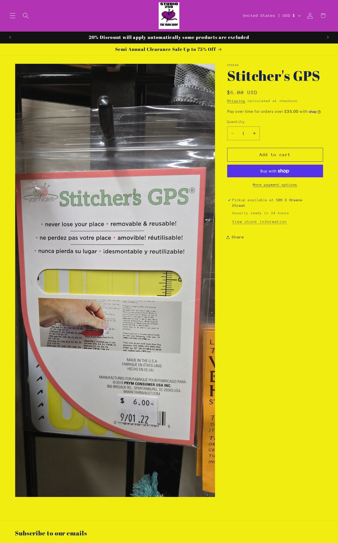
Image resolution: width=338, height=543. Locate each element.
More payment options (275, 185)
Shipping (236, 101)
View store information (259, 221)
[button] (12, 15)
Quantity (236, 122)
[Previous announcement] (10, 37)
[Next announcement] (328, 37)
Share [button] (238, 237)
